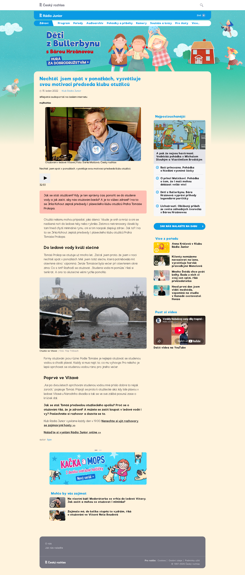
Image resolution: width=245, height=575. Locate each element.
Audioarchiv (95, 23)
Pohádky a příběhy (120, 23)
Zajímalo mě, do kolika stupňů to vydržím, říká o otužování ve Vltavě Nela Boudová (99, 513)
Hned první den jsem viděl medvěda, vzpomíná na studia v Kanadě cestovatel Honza (186, 293)
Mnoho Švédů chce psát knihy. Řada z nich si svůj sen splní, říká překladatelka (188, 276)
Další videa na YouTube (170, 347)
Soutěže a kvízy (161, 23)
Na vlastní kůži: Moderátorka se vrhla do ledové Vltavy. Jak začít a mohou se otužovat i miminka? (107, 500)
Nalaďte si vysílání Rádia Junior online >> (72, 432)
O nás (48, 543)
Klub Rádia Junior (71, 91)
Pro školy (181, 23)
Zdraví (44, 23)
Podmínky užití (192, 560)
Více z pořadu (166, 238)
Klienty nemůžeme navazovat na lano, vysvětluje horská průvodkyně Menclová (187, 261)
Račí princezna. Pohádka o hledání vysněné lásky (177, 169)
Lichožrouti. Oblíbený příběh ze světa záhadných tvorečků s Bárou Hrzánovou (180, 209)
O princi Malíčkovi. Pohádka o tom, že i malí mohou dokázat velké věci (179, 181)
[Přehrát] (45, 178)
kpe (49, 439)
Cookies (162, 560)
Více (195, 23)
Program (64, 23)
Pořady (78, 23)
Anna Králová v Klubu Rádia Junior (187, 245)
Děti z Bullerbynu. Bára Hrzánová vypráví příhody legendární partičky (178, 195)
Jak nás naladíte (54, 548)
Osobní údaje (175, 560)
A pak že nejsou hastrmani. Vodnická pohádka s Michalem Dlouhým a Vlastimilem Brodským (179, 156)
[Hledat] (201, 5)
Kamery (141, 23)
